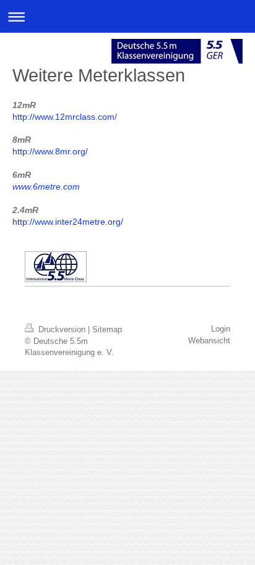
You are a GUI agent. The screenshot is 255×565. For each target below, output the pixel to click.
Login (220, 328)
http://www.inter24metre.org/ (67, 222)
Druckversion (62, 329)
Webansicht (209, 340)
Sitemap (107, 329)
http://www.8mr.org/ (50, 151)
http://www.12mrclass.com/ (64, 117)
